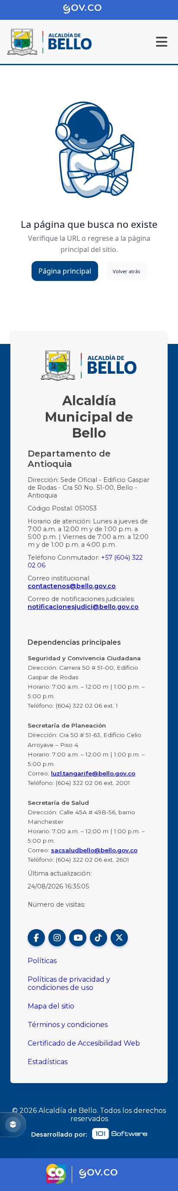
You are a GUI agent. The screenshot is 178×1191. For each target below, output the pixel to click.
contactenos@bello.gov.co (72, 586)
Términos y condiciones (68, 1025)
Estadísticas (47, 1062)
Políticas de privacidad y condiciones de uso (69, 983)
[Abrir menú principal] (161, 41)
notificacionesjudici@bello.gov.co (83, 607)
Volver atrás (126, 271)
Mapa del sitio (51, 1006)
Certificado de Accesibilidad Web (84, 1043)
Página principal (64, 271)
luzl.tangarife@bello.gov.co (93, 773)
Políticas (42, 961)
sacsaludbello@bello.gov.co (94, 850)
